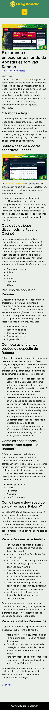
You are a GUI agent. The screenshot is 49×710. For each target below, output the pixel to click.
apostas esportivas (14, 183)
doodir (8, 684)
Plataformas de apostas (13, 70)
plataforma (24, 79)
